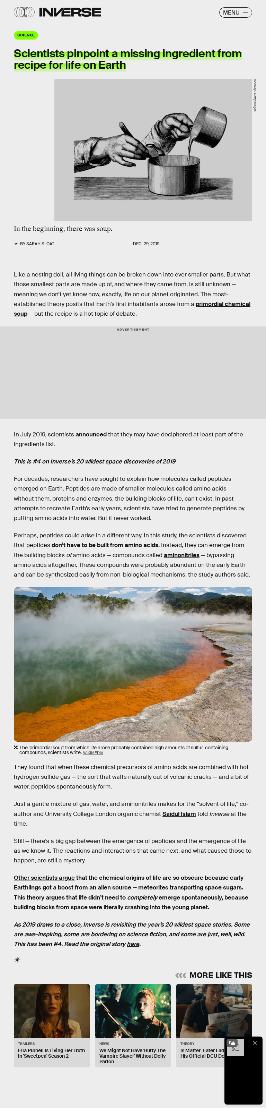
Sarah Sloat (40, 244)
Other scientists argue (44, 877)
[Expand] (232, 1043)
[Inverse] (70, 12)
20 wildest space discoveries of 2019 (125, 461)
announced (91, 434)
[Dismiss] (254, 1043)
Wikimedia (93, 752)
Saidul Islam (179, 814)
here (133, 944)
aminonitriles (182, 555)
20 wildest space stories (198, 924)
